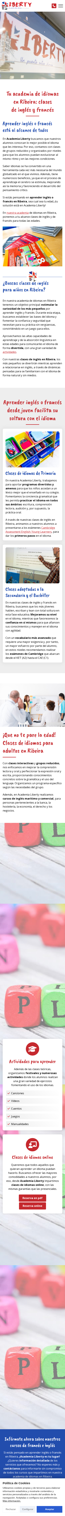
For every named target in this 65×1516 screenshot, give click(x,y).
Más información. (12, 1501)
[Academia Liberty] (17, 6)
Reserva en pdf (32, 1198)
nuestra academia (17, 213)
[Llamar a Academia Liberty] (54, 5)
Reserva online (32, 1206)
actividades (9, 352)
